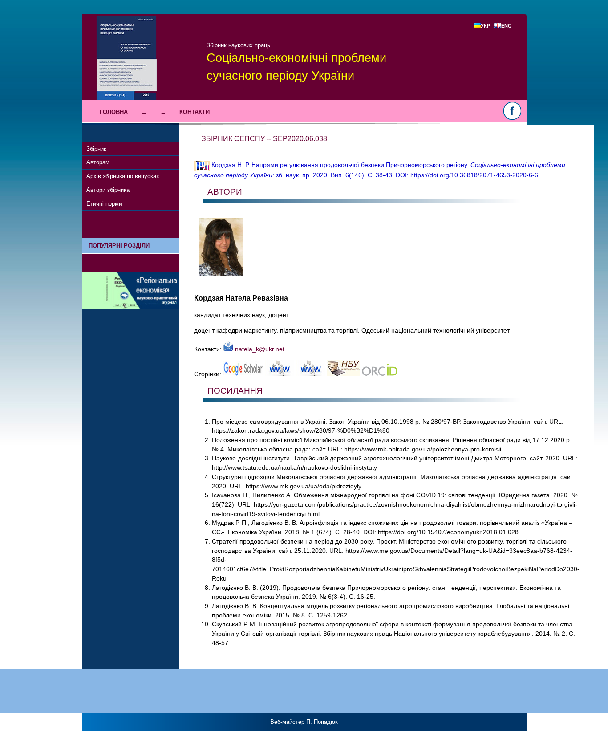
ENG (506, 25)
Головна (114, 112)
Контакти (194, 112)
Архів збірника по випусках (122, 176)
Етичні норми (104, 203)
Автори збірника (108, 190)
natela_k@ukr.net (258, 349)
